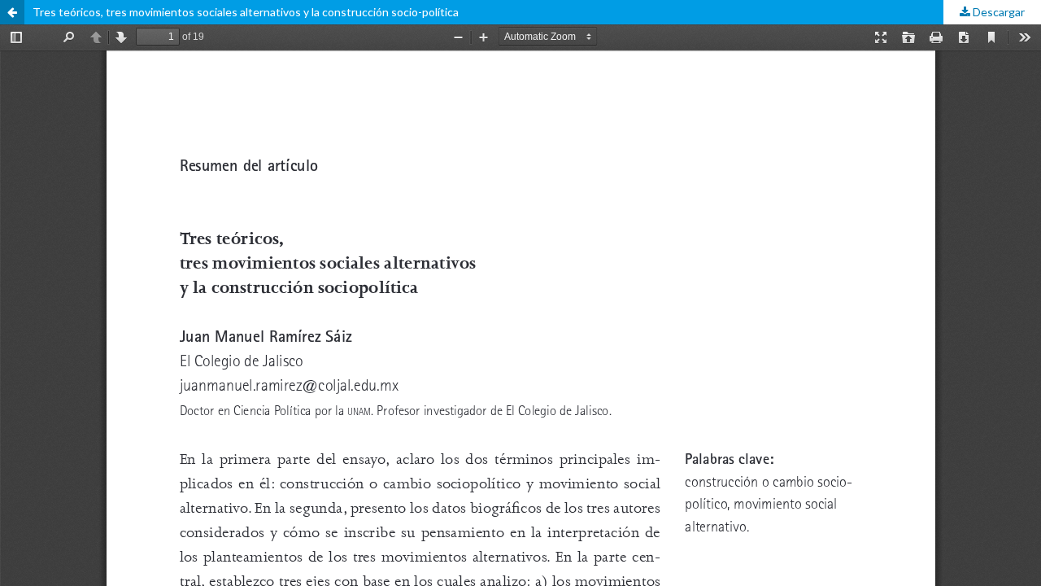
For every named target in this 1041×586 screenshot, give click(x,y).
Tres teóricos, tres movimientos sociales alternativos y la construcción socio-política (246, 12)
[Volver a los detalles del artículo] (12, 12)
